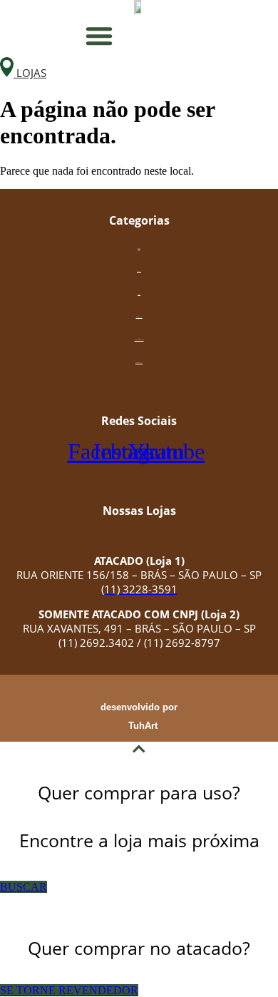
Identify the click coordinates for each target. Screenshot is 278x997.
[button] (99, 35)
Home (139, 248)
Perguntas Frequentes (139, 339)
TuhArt (143, 725)
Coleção (139, 271)
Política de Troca (139, 362)
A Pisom (139, 294)
